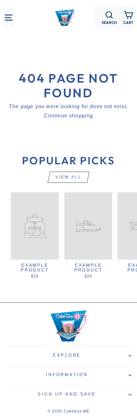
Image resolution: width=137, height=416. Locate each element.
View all (68, 177)
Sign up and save (67, 394)
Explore (67, 355)
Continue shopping (68, 115)
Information (67, 375)
